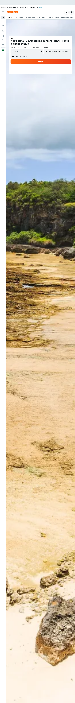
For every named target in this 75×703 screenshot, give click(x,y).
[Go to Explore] (3, 36)
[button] (73, 7)
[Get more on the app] (3, 30)
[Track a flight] (3, 39)
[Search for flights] (3, 18)
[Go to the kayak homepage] (12, 12)
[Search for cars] (3, 25)
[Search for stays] (3, 21)
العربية (41, 7)
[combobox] (37, 47)
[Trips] (3, 45)
